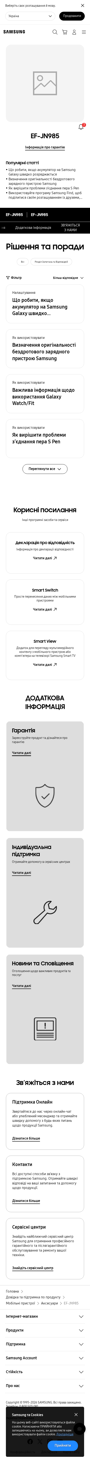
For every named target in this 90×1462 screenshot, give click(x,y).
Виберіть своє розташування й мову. (30, 6)
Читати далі (42, 558)
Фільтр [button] (16, 278)
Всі (22, 261)
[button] (45, 303)
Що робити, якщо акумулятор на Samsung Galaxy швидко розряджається (42, 172)
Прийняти (63, 1445)
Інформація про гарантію (45, 147)
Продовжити (72, 16)
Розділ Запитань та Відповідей (51, 261)
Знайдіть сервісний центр (32, 1268)
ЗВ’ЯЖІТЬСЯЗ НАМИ (70, 227)
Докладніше (64, 1434)
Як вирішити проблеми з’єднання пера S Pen (44, 188)
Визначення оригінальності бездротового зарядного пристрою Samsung (42, 181)
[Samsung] (13, 31)
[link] (81, 127)
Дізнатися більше (26, 1138)
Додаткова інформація (33, 228)
